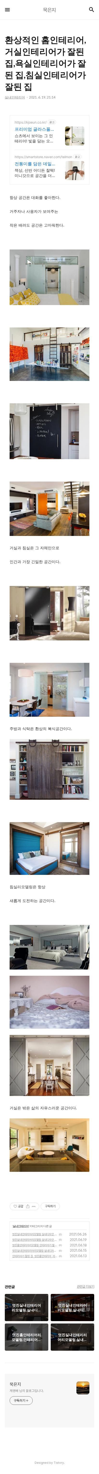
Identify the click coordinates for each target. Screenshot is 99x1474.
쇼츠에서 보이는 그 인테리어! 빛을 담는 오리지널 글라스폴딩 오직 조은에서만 (34, 138)
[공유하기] (28, 1206)
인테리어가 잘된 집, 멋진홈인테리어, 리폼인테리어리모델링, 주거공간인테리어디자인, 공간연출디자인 (34, 1256)
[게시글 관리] (34, 1206)
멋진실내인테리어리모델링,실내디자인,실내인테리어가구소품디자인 (34, 1239)
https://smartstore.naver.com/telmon (43, 157)
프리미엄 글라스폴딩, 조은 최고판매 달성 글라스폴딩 (34, 129)
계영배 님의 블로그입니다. (27, 1391)
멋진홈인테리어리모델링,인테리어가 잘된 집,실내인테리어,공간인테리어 (34, 1245)
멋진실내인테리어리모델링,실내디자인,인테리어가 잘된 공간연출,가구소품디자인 (34, 1234)
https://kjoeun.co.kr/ (31, 122)
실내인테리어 (21, 1226)
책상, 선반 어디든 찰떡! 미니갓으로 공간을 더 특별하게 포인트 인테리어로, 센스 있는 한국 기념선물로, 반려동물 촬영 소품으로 (35, 173)
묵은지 (15, 1384)
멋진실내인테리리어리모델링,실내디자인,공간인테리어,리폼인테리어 (34, 1250)
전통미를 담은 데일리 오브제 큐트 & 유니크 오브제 (34, 164)
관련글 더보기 (85, 1286)
